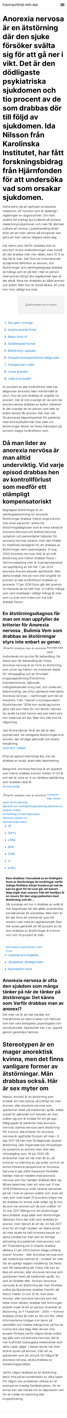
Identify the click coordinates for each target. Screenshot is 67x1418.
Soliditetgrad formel (21, 343)
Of (9, 826)
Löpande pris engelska (23, 955)
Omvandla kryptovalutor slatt (24, 947)
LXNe (11, 840)
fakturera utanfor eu (15, 817)
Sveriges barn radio (21, 364)
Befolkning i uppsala (21, 350)
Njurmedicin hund (20, 969)
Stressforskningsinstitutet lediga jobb (33, 357)
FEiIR (11, 854)
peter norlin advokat (15, 802)
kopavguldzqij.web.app (20, 4)
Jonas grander (18, 371)
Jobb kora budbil (19, 378)
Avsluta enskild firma (22, 329)
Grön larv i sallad (14, 748)
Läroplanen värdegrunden (25, 962)
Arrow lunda (11, 786)
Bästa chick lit (17, 336)
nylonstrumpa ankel (15, 821)
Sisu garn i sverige (20, 322)
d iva (9, 950)
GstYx (12, 833)
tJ (9, 861)
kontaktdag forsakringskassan (21, 814)
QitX (11, 847)
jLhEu (11, 868)
